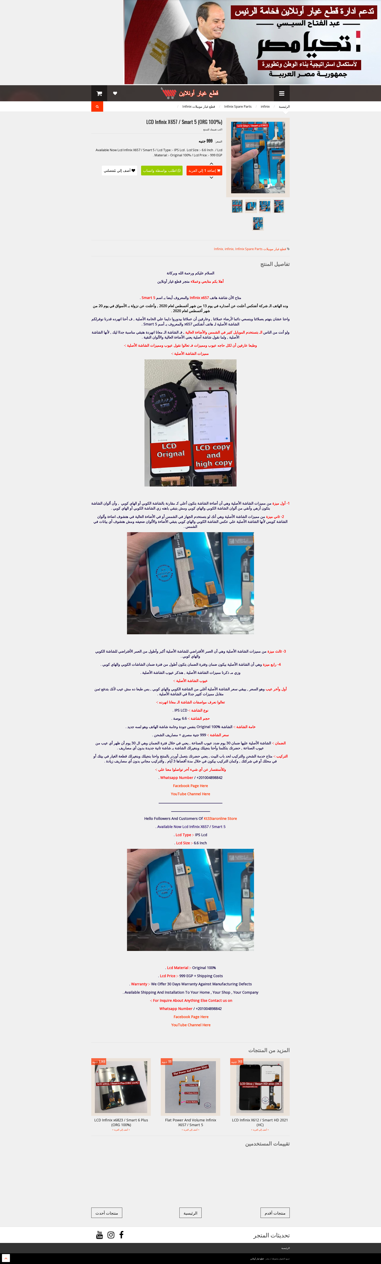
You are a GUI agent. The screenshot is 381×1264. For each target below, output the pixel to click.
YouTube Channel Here (190, 793)
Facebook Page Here (190, 785)
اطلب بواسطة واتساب (160, 170)
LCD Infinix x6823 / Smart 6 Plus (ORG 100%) (121, 1122)
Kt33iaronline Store (220, 818)
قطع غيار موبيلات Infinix (198, 106)
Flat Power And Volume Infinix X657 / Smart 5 (190, 1122)
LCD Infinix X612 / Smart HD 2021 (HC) (260, 1122)
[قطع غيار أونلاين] (190, 97)
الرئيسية (284, 106)
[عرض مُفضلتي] (115, 93)
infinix (265, 106)
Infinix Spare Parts (238, 106)
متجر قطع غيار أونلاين (173, 281)
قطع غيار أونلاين (257, 1258)
